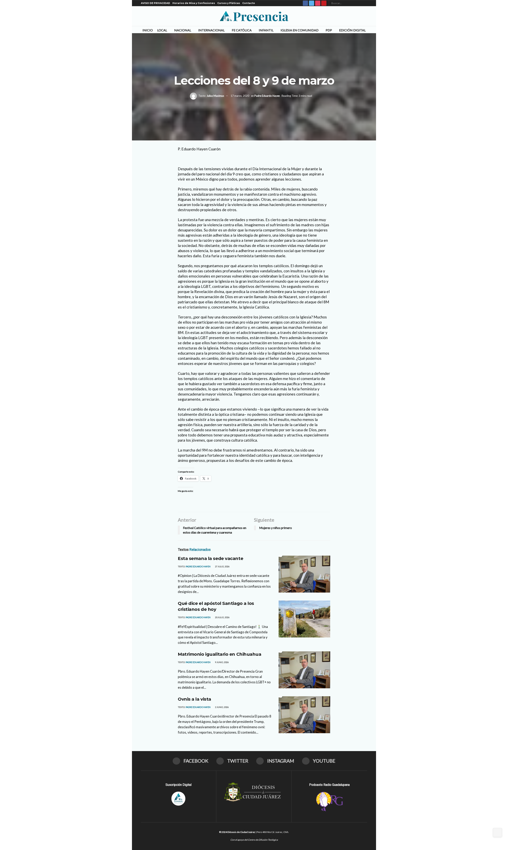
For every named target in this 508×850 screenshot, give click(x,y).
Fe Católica (242, 30)
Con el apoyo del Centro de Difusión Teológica (254, 839)
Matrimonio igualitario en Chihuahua (219, 654)
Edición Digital (352, 30)
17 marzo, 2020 (240, 95)
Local (162, 30)
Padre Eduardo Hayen (267, 95)
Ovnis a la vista (194, 699)
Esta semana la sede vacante (210, 558)
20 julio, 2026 (222, 617)
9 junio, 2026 (222, 662)
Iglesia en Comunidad (299, 30)
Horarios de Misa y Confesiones (193, 3)
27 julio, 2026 (222, 566)
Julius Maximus (215, 95)
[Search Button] (365, 3)
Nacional (182, 30)
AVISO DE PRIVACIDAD (155, 3)
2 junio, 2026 (222, 707)
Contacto (248, 3)
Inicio (147, 30)
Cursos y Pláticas (228, 3)
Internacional (211, 30)
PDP (329, 30)
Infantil (266, 30)
